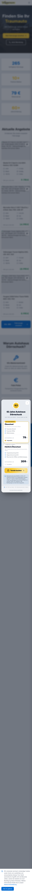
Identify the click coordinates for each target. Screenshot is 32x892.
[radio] (16, 432)
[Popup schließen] (27, 403)
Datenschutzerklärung (10, 884)
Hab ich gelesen (7, 888)
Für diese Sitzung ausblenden (16, 490)
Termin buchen (16, 470)
